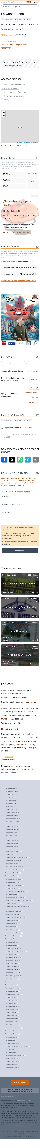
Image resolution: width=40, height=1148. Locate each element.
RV (30, 1145)
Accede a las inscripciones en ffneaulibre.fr (17, 276)
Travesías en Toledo (11, 1062)
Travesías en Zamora (11, 1075)
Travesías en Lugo (11, 1010)
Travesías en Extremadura (13, 878)
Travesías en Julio (10, 801)
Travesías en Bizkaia (11, 1072)
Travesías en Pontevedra (13, 1036)
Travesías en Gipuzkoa (12, 981)
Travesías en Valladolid (11, 1069)
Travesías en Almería (11, 922)
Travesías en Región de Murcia (14, 898)
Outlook (35, 393)
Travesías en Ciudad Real (13, 961)
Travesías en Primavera (12, 826)
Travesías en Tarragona (12, 1052)
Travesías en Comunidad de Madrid (16, 891)
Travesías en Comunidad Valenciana (16, 908)
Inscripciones (33, 362)
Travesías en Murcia (11, 1023)
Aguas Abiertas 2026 (11, 2)
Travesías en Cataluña (12, 872)
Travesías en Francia (11, 841)
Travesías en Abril (10, 792)
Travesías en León (11, 1004)
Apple (35, 388)
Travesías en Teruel (10, 1059)
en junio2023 (20, 45)
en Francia (33, 45)
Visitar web (33, 370)
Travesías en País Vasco (13, 904)
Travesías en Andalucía (12, 849)
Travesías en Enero (10, 782)
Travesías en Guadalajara (12, 978)
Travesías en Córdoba (12, 965)
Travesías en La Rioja (11, 888)
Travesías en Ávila (11, 929)
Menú (36, 2)
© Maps (26, 139)
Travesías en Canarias (12, 859)
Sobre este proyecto (7, 1108)
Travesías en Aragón (11, 852)
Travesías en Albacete (11, 916)
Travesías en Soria (10, 1049)
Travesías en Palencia (12, 1033)
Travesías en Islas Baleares (13, 885)
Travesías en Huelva (11, 984)
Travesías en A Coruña (12, 994)
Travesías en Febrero (11, 785)
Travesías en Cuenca (11, 968)
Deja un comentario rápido (16, 482)
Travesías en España (11, 837)
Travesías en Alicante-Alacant (14, 919)
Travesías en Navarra (11, 1026)
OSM (31, 139)
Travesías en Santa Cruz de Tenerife (16, 1056)
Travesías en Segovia (12, 1043)
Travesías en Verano (11, 829)
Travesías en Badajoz (11, 932)
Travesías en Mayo (10, 795)
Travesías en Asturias (12, 926)
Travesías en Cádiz (11, 948)
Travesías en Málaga (11, 1017)
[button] (20, 124)
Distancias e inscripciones (14, 81)
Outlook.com (33, 383)
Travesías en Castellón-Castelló (15, 955)
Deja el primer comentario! (14, 93)
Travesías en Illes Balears (13, 935)
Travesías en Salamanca (12, 1039)
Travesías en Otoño (10, 832)
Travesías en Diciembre (12, 818)
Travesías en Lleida (11, 1007)
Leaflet (20, 139)
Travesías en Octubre (11, 811)
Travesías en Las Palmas (13, 1000)
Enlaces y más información (14, 89)
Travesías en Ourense (12, 1030)
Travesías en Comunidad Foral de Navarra (18, 901)
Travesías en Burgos (11, 942)
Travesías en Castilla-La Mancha (15, 865)
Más (5, 97)
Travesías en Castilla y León (13, 868)
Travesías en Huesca (11, 987)
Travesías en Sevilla (11, 1046)
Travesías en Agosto (11, 805)
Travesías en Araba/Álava (13, 912)
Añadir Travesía (20, 1093)
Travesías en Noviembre (12, 814)
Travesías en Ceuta (11, 875)
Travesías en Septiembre (12, 808)
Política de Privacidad (22, 1111)
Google (35, 378)
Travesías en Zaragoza (11, 1079)
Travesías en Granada (12, 974)
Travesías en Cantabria (12, 862)
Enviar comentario (20, 544)
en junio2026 (7, 45)
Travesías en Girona (11, 971)
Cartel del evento (11, 85)
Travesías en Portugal (11, 844)
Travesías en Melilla (11, 894)
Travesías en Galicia (11, 881)
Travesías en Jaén (11, 991)
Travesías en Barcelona (12, 939)
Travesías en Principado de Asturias (16, 855)
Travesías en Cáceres (11, 945)
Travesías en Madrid (11, 1013)
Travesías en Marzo (10, 788)
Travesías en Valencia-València (15, 1066)
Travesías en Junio (10, 798)
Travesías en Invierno (11, 823)
